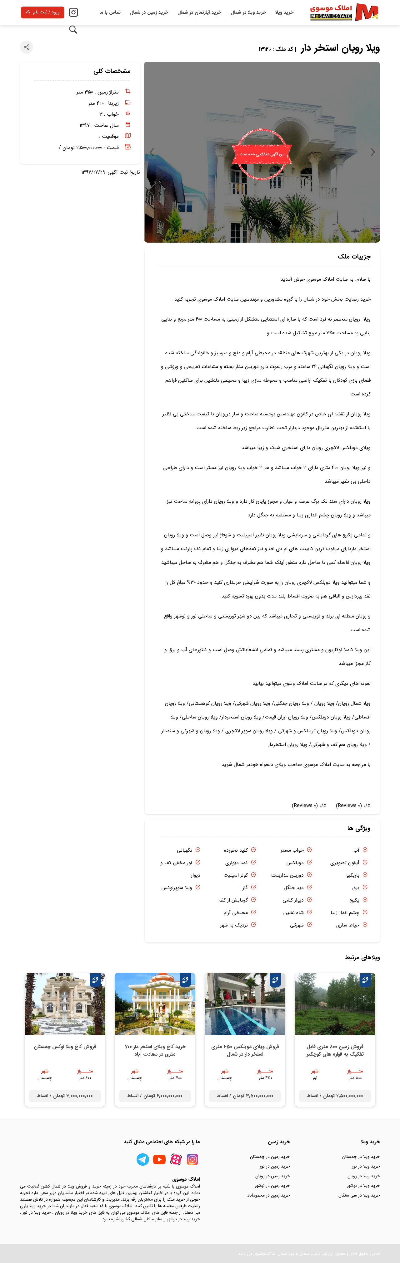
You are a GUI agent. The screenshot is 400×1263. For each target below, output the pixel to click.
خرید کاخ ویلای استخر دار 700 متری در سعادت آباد (155, 1050)
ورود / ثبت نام (46, 12)
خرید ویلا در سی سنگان (359, 1195)
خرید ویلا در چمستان (361, 1156)
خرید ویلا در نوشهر (363, 1185)
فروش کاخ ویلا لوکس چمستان (65, 1047)
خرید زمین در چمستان (270, 1156)
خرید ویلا (284, 12)
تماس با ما (110, 12)
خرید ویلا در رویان (364, 1176)
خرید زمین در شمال (149, 12)
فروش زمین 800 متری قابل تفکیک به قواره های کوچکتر (335, 1050)
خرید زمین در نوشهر (272, 1185)
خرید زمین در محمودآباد (268, 1195)
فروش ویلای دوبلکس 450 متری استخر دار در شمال (245, 1050)
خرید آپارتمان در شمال (199, 12)
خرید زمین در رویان (272, 1176)
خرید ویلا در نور (366, 1166)
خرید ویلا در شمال (248, 12)
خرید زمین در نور (275, 1166)
